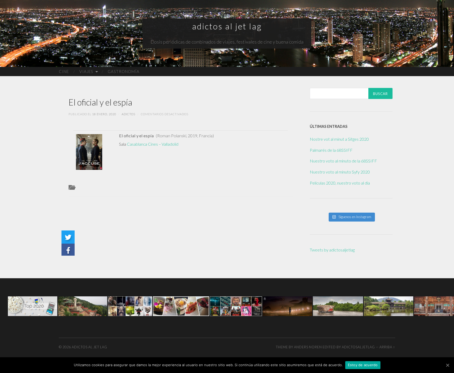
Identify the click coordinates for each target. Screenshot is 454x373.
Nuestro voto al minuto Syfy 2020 (340, 171)
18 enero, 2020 (104, 114)
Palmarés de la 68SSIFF (331, 150)
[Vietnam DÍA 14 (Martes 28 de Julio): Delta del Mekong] (338, 305)
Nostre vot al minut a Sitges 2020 (339, 138)
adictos (128, 114)
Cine (64, 71)
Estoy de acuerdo (363, 365)
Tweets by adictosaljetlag (332, 249)
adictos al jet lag (227, 26)
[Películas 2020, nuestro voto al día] (32, 305)
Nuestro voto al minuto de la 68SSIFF (343, 160)
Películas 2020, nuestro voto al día (340, 182)
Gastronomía (124, 71)
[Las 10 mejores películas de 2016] (130, 305)
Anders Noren (308, 347)
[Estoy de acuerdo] (447, 365)
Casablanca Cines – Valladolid (152, 144)
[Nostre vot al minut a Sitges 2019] (236, 305)
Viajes (86, 71)
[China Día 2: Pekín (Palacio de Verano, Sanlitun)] (82, 305)
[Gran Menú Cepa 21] (181, 305)
